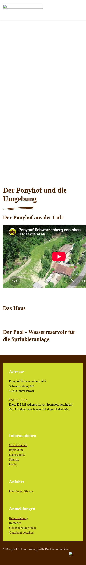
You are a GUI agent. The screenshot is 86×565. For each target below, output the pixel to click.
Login (13, 464)
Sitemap (14, 459)
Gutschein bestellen (21, 532)
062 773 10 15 (18, 399)
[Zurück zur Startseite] (23, 10)
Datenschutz (17, 454)
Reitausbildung (18, 518)
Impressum (16, 450)
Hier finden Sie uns (21, 491)
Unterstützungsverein (22, 527)
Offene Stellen (18, 445)
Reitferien (15, 523)
